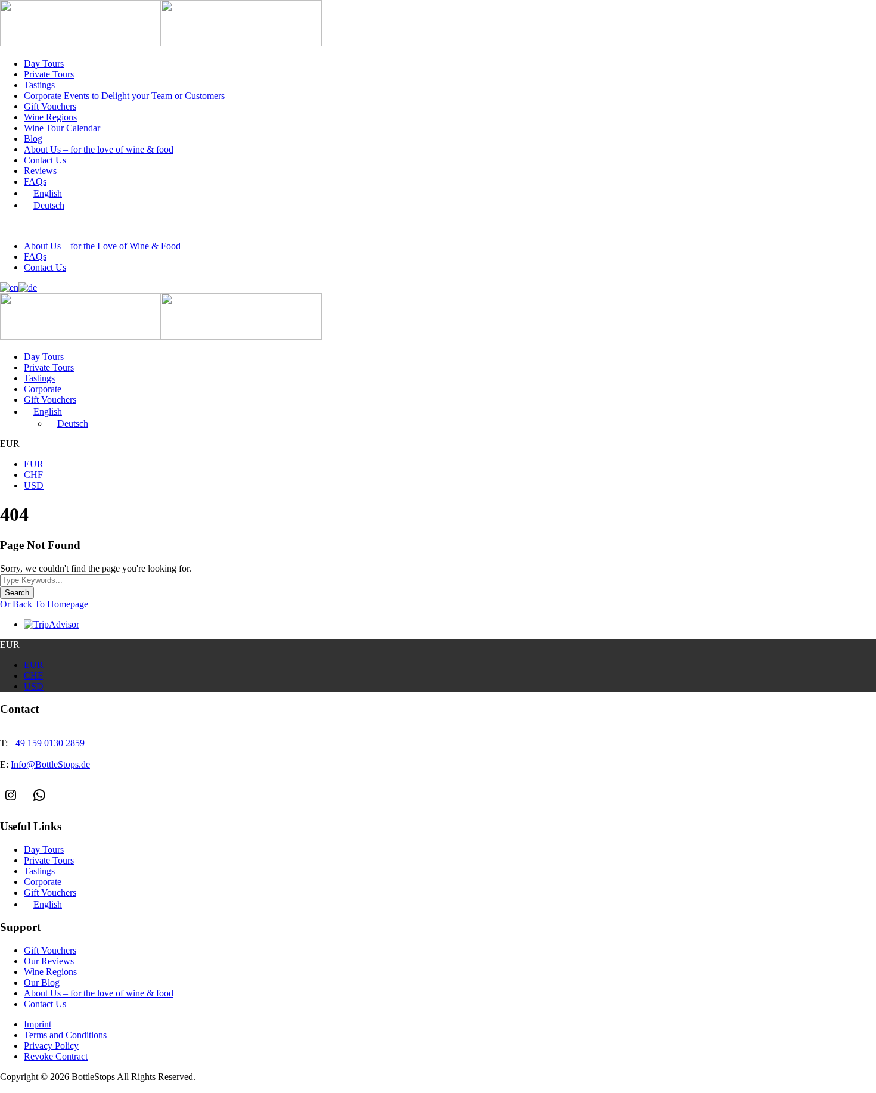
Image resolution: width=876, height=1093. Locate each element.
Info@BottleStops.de (151, 226)
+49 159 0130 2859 (57, 226)
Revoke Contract (56, 1056)
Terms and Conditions (65, 1035)
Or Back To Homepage (44, 604)
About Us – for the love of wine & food (98, 149)
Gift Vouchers (50, 106)
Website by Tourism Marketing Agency (55, 1088)
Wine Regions (50, 117)
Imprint (37, 1024)
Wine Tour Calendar (62, 128)
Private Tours (49, 74)
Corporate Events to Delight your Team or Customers (124, 96)
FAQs (35, 181)
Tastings (39, 85)
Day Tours (44, 63)
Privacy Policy (51, 1046)
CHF (33, 475)
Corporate (42, 389)
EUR (34, 464)
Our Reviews (49, 961)
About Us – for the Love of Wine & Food (102, 246)
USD (34, 485)
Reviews (40, 171)
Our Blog (42, 982)
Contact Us (45, 160)
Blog (33, 138)
